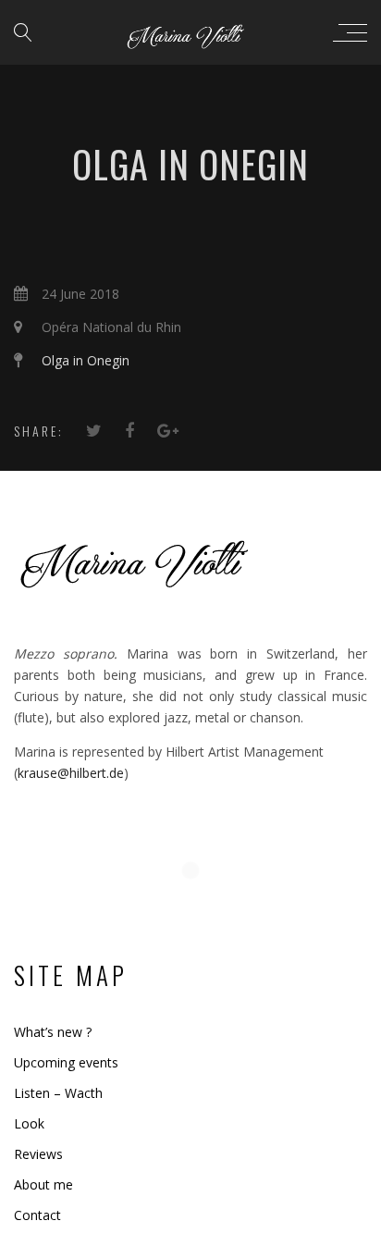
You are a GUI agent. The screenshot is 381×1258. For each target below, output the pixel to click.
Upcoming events (66, 1062)
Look (29, 1123)
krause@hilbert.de (71, 773)
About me (43, 1184)
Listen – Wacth (58, 1093)
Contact (37, 1215)
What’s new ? (53, 1032)
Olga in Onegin (85, 360)
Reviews (38, 1154)
